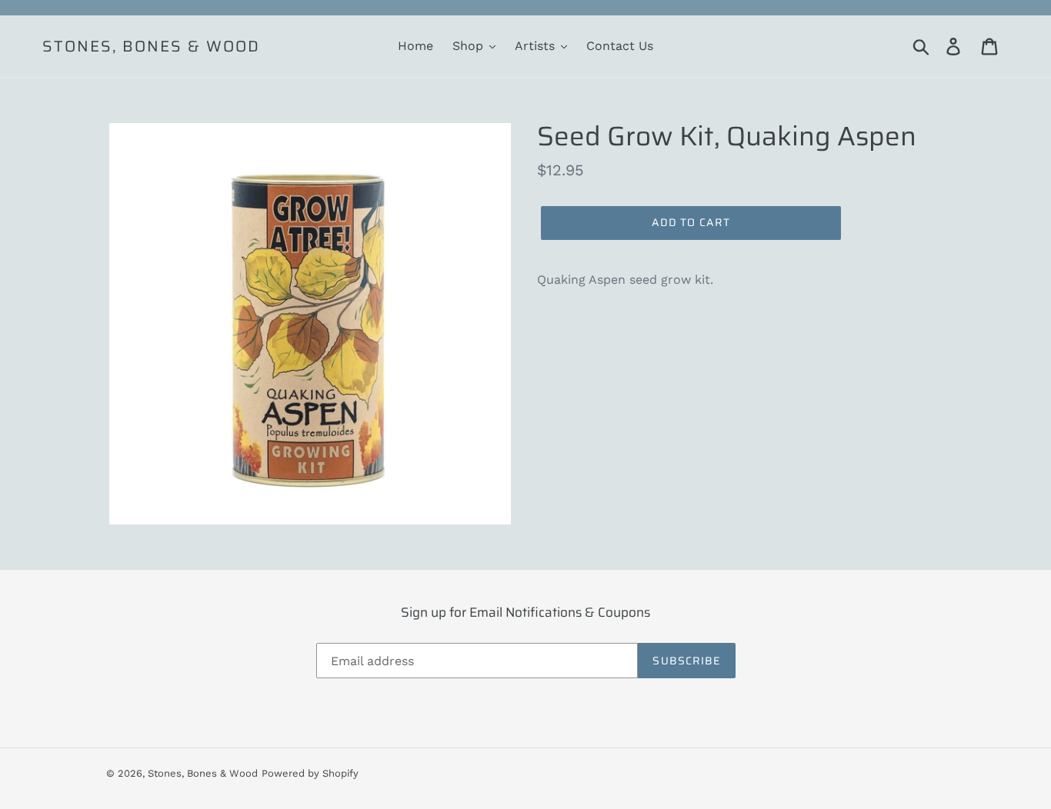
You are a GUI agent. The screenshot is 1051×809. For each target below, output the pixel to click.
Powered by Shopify (310, 773)
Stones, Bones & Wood (151, 46)
